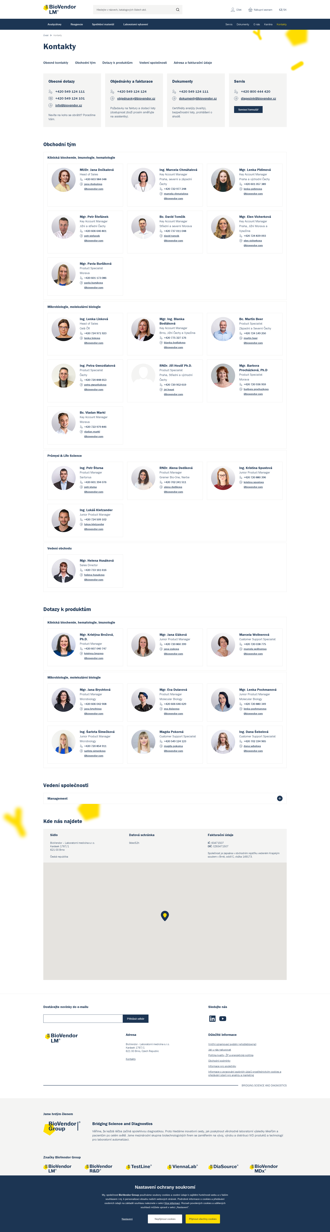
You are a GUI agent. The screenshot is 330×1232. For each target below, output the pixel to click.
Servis (229, 24)
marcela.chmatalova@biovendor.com (176, 196)
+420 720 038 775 (255, 644)
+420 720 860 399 (175, 644)
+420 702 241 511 (175, 482)
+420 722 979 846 (95, 426)
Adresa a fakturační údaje (193, 62)
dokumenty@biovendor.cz (198, 98)
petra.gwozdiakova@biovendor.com (95, 387)
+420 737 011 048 (175, 231)
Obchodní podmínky (219, 1060)
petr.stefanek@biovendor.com (93, 238)
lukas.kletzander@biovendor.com (94, 526)
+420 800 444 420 (255, 91)
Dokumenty (243, 24)
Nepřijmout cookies (165, 1219)
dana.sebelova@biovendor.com (253, 748)
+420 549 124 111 (70, 91)
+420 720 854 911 (95, 746)
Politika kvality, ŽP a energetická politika (230, 1055)
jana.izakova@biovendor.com (173, 651)
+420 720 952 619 (175, 384)
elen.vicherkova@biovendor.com (253, 243)
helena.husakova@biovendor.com (94, 577)
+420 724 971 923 (95, 333)
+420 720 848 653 (95, 379)
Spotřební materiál (103, 24)
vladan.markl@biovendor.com (93, 434)
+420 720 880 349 (255, 704)
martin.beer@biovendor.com (253, 340)
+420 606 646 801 (95, 231)
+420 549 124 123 (175, 741)
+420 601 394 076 (95, 482)
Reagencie (77, 24)
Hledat (177, 9)
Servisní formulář (248, 109)
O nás (257, 24)
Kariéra (268, 24)
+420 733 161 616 (95, 570)
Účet (238, 9)
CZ (280, 9)
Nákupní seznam (263, 9)
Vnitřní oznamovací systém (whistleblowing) (232, 1044)
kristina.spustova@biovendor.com (254, 484)
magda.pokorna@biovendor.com (173, 748)
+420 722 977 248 (175, 188)
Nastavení (127, 1219)
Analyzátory (54, 24)
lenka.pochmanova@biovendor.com (255, 711)
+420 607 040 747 (95, 648)
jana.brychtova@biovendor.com (93, 711)
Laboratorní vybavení (135, 24)
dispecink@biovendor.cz (258, 98)
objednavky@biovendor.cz (136, 98)
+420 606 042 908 (95, 704)
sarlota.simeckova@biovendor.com (95, 753)
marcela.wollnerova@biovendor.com (255, 651)
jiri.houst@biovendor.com (173, 392)
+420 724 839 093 (255, 235)
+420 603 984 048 (95, 179)
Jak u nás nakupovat (219, 1049)
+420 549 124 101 (70, 98)
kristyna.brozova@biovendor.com (93, 656)
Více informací (172, 1203)
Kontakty (282, 24)
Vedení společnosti (153, 62)
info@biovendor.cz (68, 105)
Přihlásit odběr (135, 1018)
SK (285, 9)
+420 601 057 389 (255, 184)
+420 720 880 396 (255, 477)
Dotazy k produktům (117, 62)
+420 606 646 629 (175, 704)
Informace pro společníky (222, 1066)
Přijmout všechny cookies (203, 1219)
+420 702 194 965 (255, 741)
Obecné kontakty (55, 62)
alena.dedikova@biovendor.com (173, 489)
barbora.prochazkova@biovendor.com (256, 391)
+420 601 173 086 (95, 278)
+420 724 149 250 (255, 333)
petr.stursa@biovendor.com (93, 489)
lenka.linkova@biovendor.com (93, 340)
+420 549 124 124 (132, 91)
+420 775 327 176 (175, 337)
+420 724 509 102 (95, 519)
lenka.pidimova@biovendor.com (253, 191)
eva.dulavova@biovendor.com (173, 711)
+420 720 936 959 (255, 384)
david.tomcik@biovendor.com (173, 238)
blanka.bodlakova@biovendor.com (174, 345)
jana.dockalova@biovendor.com (93, 186)
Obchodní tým (85, 62)
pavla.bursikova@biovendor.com (93, 285)
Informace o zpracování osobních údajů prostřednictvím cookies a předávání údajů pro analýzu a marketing (244, 1073)
